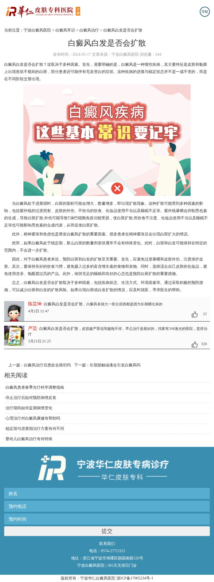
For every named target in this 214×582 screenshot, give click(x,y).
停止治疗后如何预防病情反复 (31, 398)
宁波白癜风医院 (37, 30)
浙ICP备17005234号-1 (134, 578)
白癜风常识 (65, 30)
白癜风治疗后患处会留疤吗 (47, 365)
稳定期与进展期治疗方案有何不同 (35, 429)
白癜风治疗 (89, 30)
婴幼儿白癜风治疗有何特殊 (29, 439)
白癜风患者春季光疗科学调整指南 (35, 387)
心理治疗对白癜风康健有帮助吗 (33, 418)
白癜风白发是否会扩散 (122, 30)
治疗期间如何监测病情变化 (29, 408)
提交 (107, 531)
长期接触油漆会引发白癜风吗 (115, 365)
